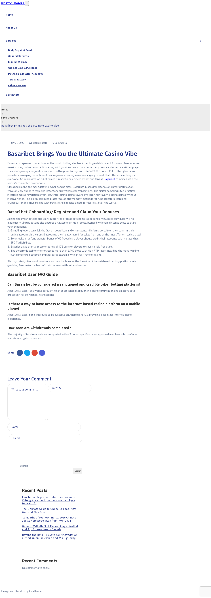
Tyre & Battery (17, 79)
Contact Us (12, 95)
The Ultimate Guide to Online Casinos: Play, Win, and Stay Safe (49, 510)
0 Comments (60, 143)
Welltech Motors (38, 142)
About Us (11, 27)
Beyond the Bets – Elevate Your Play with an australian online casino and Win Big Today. (50, 536)
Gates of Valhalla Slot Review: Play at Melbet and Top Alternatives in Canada (50, 528)
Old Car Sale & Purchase (23, 67)
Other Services (17, 85)
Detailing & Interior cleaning (25, 73)
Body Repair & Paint (20, 50)
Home (9, 14)
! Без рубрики (10, 117)
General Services (18, 56)
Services (11, 40)
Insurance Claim (17, 62)
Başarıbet (109, 179)
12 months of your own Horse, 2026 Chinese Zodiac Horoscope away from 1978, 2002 (49, 519)
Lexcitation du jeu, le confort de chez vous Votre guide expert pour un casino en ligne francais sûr (48, 500)
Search (24, 466)
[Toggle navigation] (27, 3)
